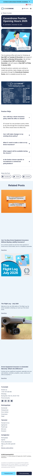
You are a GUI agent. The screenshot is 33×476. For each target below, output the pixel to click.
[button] (6, 176)
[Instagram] (5, 401)
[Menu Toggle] (30, 8)
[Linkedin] (2, 401)
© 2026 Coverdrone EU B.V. (7, 454)
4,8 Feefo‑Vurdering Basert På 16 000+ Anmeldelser (15, 1)
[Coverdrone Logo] (7, 8)
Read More (4, 250)
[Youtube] (11, 401)
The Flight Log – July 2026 (9, 303)
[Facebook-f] (8, 401)
